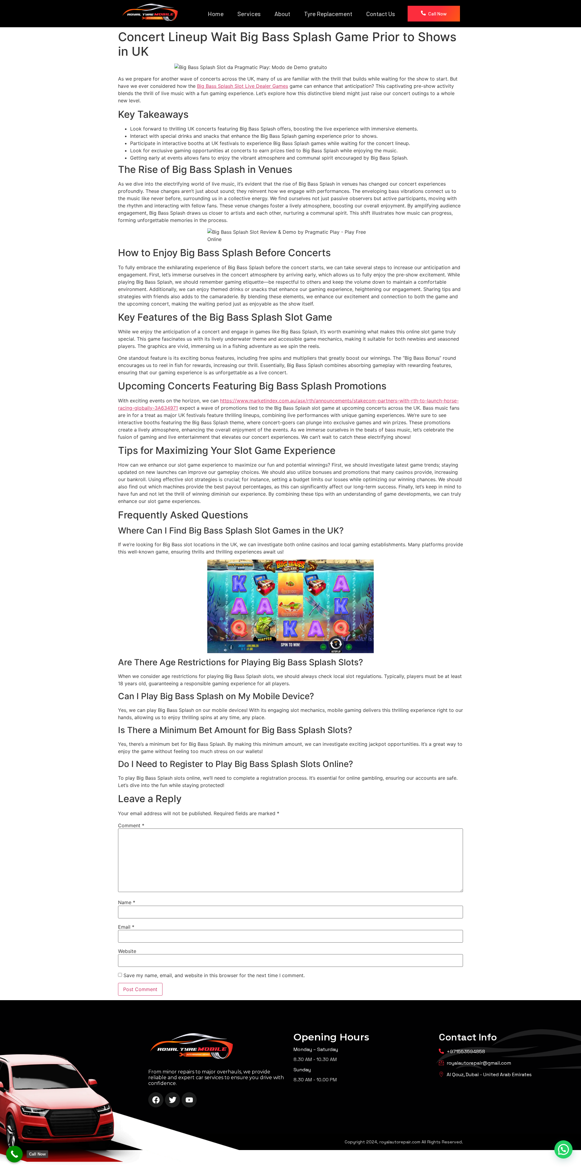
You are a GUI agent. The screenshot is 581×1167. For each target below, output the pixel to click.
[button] (563, 1149)
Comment (131, 825)
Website (127, 951)
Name (126, 902)
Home (216, 13)
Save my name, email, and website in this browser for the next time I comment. (214, 975)
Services (249, 13)
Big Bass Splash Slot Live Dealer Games (242, 86)
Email (126, 926)
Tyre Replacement (328, 13)
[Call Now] (14, 1154)
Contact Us (380, 13)
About (282, 13)
